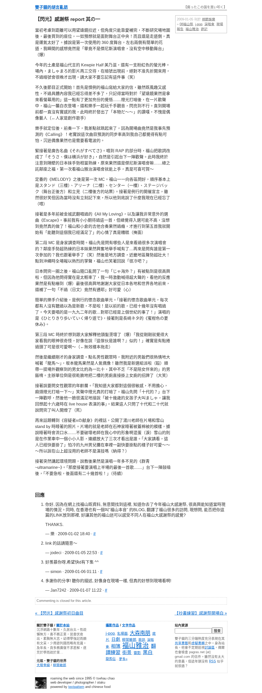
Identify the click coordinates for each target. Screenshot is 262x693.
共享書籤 (181, 643)
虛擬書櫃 (198, 643)
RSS (212, 661)
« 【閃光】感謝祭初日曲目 (59, 613)
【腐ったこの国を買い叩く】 (205, 7)
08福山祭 (186, 24)
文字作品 (128, 625)
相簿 (115, 646)
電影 (137, 653)
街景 (127, 652)
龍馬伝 (111, 659)
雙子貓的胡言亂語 (51, 7)
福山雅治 (192, 29)
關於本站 (63, 625)
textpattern (76, 687)
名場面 (122, 633)
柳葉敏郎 (59, 665)
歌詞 (141, 640)
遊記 (204, 29)
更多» (123, 659)
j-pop (198, 24)
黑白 (147, 652)
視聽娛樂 (208, 19)
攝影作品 (112, 625)
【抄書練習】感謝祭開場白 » (200, 613)
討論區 (210, 647)
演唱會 (209, 24)
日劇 (115, 639)
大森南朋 (140, 633)
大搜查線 (43, 665)
